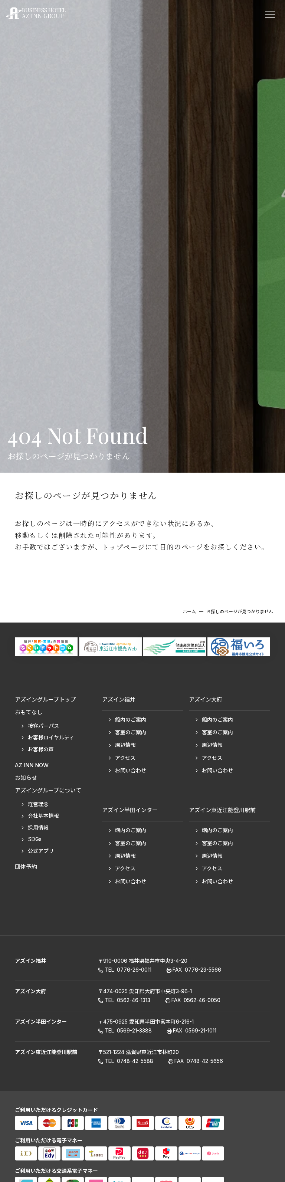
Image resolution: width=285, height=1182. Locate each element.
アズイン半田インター (41, 1021)
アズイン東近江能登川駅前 (46, 1052)
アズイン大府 (30, 991)
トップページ (123, 546)
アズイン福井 (30, 961)
